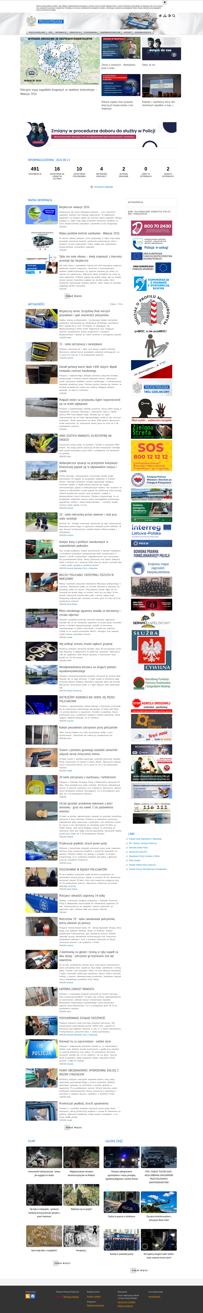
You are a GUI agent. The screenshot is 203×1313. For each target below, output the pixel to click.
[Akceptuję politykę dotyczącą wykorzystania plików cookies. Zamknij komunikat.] (165, 2)
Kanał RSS (28, 1296)
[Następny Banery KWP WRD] (152, 740)
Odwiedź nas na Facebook (33, 1296)
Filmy (120, 304)
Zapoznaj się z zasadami (126, 1302)
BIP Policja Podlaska (71, 1296)
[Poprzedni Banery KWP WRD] (152, 700)
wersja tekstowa (154, 1296)
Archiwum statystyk (103, 187)
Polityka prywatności (125, 1305)
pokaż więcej (74, 297)
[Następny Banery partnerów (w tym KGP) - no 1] (152, 823)
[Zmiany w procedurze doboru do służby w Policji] (101, 134)
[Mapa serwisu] (165, 15)
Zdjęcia (113, 304)
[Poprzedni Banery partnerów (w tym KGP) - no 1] (152, 803)
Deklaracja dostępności (95, 1305)
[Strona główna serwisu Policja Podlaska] (160, 15)
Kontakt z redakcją (94, 1296)
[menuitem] (37, 32)
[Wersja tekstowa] (169, 15)
